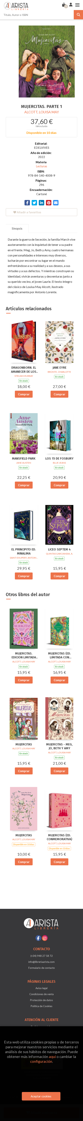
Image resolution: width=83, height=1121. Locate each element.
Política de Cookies (41, 1006)
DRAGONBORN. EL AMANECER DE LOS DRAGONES (23, 370)
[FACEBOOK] (38, 938)
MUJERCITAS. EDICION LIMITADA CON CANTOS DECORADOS (24, 656)
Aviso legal (41, 988)
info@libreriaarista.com (41, 961)
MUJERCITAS (23, 744)
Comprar (24, 394)
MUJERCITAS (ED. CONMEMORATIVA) (59, 837)
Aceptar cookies (41, 1096)
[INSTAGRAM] (45, 938)
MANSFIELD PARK (24, 458)
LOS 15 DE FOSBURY (59, 458)
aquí (52, 1056)
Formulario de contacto (41, 967)
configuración (41, 1061)
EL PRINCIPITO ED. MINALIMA (23, 551)
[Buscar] (78, 14)
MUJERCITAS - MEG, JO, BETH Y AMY (59, 746)
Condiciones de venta (41, 994)
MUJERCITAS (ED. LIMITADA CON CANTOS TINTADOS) (59, 656)
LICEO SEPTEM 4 (59, 549)
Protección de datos (41, 1000)
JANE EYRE (59, 367)
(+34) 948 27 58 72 (41, 955)
